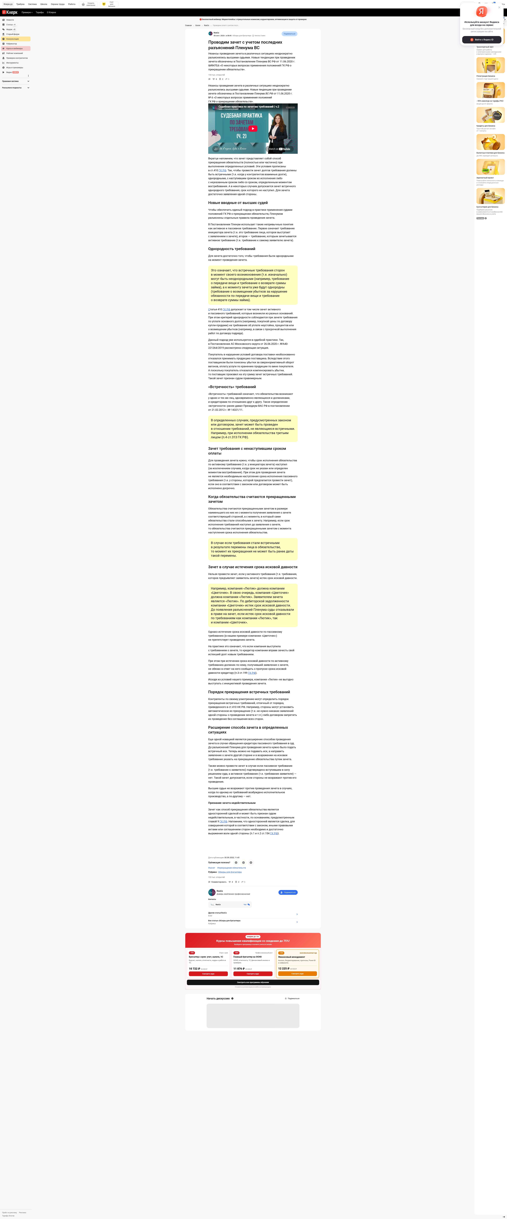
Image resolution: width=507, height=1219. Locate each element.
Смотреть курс (208, 974)
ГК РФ (222, 170)
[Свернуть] (504, 1217)
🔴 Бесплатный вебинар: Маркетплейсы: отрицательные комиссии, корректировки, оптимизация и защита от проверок (253, 19)
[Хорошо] (236, 862)
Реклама (22, 1213)
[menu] (17, 46)
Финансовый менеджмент (291, 957)
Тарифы (40, 12)
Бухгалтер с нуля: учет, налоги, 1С (206, 957)
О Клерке (51, 12)
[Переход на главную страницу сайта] (9, 12)
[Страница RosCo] (210, 33)
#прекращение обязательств (231, 868)
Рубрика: (212, 872)
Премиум (26, 12)
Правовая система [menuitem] (10, 81)
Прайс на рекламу (9, 1213)
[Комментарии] (209, 79)
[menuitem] (15, 19)
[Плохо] (251, 862)
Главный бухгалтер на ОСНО (247, 957)
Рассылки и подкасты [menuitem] (11, 88)
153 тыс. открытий (216, 877)
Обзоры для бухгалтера (241, 36)
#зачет (211, 868)
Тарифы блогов (8, 1216)
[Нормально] (243, 862)
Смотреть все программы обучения (253, 982)
